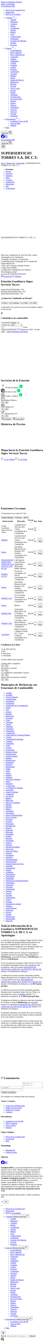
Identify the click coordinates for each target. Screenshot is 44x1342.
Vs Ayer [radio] (4, 303)
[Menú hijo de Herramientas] (19, 119)
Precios (8, 171)
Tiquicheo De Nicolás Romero (17, 881)
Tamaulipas (14, 107)
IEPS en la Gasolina (13, 14)
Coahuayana (10, 733)
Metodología (10, 1150)
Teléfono (17, 276)
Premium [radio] (18, 517)
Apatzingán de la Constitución (17, 706)
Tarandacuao (10, 868)
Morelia (8, 805)
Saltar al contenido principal (11, 2)
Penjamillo (9, 834)
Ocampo (9, 822)
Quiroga (9, 843)
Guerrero (13, 74)
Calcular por (5, 325)
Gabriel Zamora (11, 756)
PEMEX (4, 540)
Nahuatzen (10, 811)
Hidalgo (13, 76)
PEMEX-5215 (6, 598)
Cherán (8, 725)
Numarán (9, 819)
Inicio (3, 163)
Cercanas (9, 180)
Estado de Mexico (17, 80)
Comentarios (10, 188)
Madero (8, 798)
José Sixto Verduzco (13, 779)
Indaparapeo (10, 767)
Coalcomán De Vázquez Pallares (18, 735)
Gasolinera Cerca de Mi (19, 121)
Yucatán (13, 114)
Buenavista (10, 716)
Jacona (8, 773)
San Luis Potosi (16, 99)
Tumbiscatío (10, 889)
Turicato (9, 891)
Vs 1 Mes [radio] (24, 303)
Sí (2, 402)
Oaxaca (13, 91)
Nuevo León (15, 88)
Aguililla (9, 695)
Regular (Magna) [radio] (7, 517)
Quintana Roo (15, 97)
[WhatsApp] (6, 138)
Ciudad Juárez (15, 37)
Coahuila (13, 65)
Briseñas (9, 714)
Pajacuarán (10, 824)
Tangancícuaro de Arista (15, 864)
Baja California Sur (17, 55)
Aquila (8, 708)
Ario (7, 710)
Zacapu (8, 912)
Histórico (9, 176)
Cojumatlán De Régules (14, 739)
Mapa (8, 178)
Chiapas (13, 59)
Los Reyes (9, 796)
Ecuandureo (10, 750)
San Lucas (9, 849)
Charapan (9, 718)
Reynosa (13, 45)
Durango (13, 69)
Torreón (13, 43)
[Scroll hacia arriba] (2, 1202)
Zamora (8, 914)
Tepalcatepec (10, 874)
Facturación (10, 12)
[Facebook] (3, 138)
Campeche (14, 57)
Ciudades (9, 1217)
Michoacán (14, 82)
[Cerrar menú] (2, 1205)
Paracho (9, 828)
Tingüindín (10, 879)
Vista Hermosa (11, 908)
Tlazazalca (9, 885)
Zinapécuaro (10, 917)
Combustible (5, 323)
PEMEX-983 (6, 613)
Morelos (13, 84)
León (12, 35)
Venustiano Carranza (13, 904)
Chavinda (9, 722)
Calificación (10, 182)
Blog (7, 128)
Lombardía (10, 794)
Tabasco (13, 105)
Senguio (9, 853)
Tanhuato (9, 866)
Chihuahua (14, 39)
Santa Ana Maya (12, 851)
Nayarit (13, 86)
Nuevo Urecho (11, 817)
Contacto (9, 1112)
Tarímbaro (9, 872)
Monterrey (14, 22)
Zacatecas (14, 116)
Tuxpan (8, 893)
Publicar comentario (8, 1092)
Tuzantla (9, 895)
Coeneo (8, 737)
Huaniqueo (10, 763)
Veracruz (13, 112)
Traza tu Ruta (15, 123)
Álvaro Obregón (12, 697)
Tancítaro (9, 857)
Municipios (10, 184)
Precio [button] (30, 520)
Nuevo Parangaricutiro (14, 815)
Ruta (40, 541)
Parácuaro (9, 830)
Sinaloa (13, 101)
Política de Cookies (13, 1110)
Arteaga (8, 712)
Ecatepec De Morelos (18, 41)
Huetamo (9, 765)
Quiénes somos (11, 1152)
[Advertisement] (22, 213)
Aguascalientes (15, 50)
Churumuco (10, 731)
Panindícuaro (10, 826)
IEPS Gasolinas (11, 1123)
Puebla (12, 26)
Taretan (8, 870)
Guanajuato (14, 72)
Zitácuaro (9, 921)
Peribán (8, 836)
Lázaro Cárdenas (12, 792)
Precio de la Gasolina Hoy (15, 10)
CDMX (13, 20)
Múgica (8, 809)
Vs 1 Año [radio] (33, 303)
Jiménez (9, 775)
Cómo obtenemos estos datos (17, 332)
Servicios (9, 174)
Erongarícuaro (11, 754)
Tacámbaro (10, 855)
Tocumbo (9, 887)
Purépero (9, 838)
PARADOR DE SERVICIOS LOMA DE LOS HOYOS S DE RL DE (7, 564)
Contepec (9, 741)
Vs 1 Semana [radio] (14, 303)
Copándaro (10, 744)
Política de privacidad (14, 1108)
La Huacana (10, 786)
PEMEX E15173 (4, 575)
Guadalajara (14, 28)
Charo (8, 720)
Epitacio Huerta (11, 752)
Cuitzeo (8, 748)
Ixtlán (8, 771)
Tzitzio (8, 900)
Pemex (3, 552)
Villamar (9, 906)
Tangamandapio (11, 860)
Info (7, 186)
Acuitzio (9, 693)
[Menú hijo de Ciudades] (16, 18)
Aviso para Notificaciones (15, 1106)
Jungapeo (9, 784)
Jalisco (12, 78)
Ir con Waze (22, 459)
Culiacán (13, 24)
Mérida (13, 32)
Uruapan (9, 902)
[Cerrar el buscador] (3, 1333)
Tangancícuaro (11, 862)
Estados (8, 1248)
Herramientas (10, 1319)
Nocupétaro (10, 813)
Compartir (7, 419)
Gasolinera (5, 634)
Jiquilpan (9, 777)
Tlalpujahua (10, 883)
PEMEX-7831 (6, 623)
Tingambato (10, 876)
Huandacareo (10, 760)
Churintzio (9, 729)
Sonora (13, 103)
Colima (13, 67)
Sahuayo (9, 845)
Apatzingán (20, 163)
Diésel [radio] (26, 517)
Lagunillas (9, 790)
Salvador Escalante (13, 847)
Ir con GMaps (9, 459)
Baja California (16, 53)
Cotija (8, 746)
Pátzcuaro (9, 832)
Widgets (13, 126)
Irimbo (8, 769)
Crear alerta (19, 419)
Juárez (8, 782)
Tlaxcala (13, 110)
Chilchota (9, 727)
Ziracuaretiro (10, 919)
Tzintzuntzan (10, 898)
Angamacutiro (11, 699)
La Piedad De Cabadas (14, 788)
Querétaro (14, 95)
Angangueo (10, 701)
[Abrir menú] (3, 147)
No (7, 402)
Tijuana (13, 30)
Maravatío (9, 800)
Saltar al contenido (8, 4)
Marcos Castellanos (13, 803)
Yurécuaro (9, 910)
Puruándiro (10, 841)
